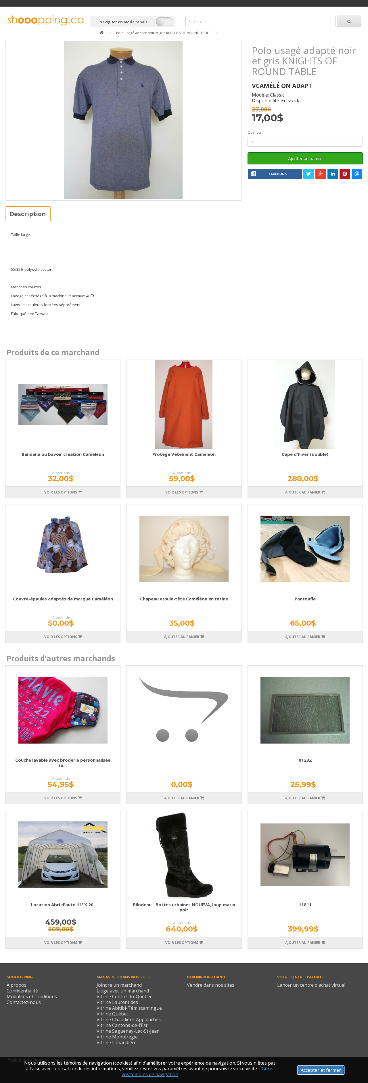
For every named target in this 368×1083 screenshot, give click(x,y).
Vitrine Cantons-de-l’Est (122, 1025)
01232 (305, 760)
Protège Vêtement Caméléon (184, 454)
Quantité (255, 132)
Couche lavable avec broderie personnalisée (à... (62, 762)
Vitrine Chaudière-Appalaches (129, 1019)
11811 (305, 904)
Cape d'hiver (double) (305, 454)
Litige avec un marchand (123, 991)
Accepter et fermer (321, 1070)
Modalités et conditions (32, 996)
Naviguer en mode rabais (123, 21)
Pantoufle (305, 599)
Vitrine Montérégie (117, 1037)
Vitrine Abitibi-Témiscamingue (129, 1008)
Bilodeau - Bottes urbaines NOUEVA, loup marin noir (184, 907)
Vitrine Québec (113, 1014)
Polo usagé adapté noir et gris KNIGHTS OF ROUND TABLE (163, 32)
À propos (16, 985)
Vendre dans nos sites (210, 985)
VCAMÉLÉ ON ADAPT (282, 86)
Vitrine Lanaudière (117, 1042)
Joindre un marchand (119, 985)
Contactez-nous (24, 1002)
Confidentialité (22, 991)
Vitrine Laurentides (117, 1002)
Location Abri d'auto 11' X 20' (63, 904)
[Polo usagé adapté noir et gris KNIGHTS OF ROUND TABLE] (123, 120)
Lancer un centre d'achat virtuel (311, 985)
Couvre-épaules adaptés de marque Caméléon (63, 599)
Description (28, 214)
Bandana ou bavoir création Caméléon (63, 454)
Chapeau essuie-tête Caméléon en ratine (184, 599)
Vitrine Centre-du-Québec (124, 996)
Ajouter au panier (305, 158)
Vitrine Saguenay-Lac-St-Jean (128, 1031)
